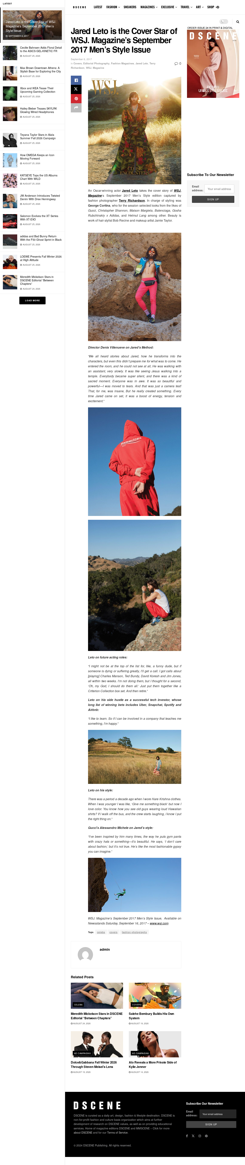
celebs (101, 932)
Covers (78, 63)
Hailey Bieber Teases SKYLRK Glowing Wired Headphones (38, 110)
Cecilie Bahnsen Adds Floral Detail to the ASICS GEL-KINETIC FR (41, 49)
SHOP (210, 7)
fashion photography (134, 932)
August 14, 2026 (140, 1071)
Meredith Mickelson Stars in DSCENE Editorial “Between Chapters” (37, 280)
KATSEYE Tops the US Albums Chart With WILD (38, 177)
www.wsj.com (159, 923)
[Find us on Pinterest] (217, 7)
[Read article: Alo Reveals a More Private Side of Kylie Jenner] (155, 1044)
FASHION (111, 7)
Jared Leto (142, 63)
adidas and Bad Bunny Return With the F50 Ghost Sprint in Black (41, 238)
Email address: (197, 188)
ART (198, 7)
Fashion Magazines (122, 63)
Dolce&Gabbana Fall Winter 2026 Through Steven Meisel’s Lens (94, 1064)
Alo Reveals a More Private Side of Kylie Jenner (152, 1064)
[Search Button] (237, 21)
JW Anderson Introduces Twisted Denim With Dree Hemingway (40, 197)
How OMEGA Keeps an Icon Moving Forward (37, 156)
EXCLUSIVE (167, 7)
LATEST (98, 7)
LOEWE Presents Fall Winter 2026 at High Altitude (41, 258)
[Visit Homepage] (79, 7)
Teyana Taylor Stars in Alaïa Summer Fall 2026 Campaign (38, 136)
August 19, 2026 (140, 1023)
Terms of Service (117, 1132)
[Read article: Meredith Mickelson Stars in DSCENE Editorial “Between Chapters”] (97, 996)
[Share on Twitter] (76, 89)
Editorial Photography (96, 63)
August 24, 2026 (82, 1023)
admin (105, 949)
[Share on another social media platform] (76, 107)
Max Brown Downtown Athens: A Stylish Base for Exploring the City (40, 69)
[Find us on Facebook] (187, 1136)
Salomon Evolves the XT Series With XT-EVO (39, 217)
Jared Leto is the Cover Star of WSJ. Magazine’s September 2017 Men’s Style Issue (31, 26)
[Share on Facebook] (76, 80)
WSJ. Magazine (95, 68)
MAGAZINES (147, 7)
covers (113, 932)
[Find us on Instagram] (199, 1136)
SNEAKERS (130, 7)
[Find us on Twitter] (193, 1136)
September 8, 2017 (81, 59)
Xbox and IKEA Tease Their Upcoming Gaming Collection (37, 89)
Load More (32, 300)
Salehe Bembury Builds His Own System (151, 1015)
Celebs (78, 1004)
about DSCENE (83, 1132)
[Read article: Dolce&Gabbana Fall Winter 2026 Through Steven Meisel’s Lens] (97, 1044)
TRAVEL (185, 7)
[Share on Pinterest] (76, 98)
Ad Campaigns (82, 1053)
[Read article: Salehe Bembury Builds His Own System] (155, 996)
